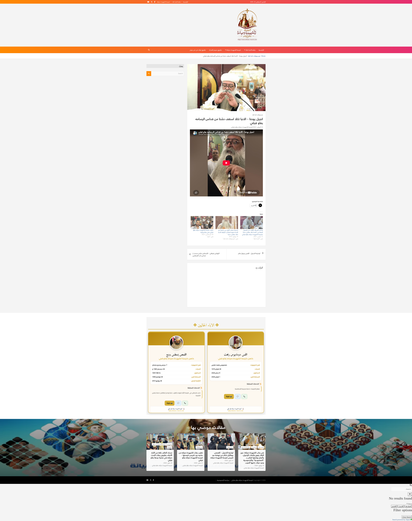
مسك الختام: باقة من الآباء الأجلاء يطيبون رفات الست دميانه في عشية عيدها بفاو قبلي (161, 456)
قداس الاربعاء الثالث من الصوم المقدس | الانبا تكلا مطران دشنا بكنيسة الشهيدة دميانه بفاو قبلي (252, 232)
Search (148, 73)
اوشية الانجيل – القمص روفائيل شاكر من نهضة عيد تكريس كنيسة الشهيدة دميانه (222, 455)
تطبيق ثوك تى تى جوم (198, 49)
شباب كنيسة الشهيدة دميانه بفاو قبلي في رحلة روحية (203, 231)
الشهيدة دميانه (167, 444)
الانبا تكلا (260, 447)
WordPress (192, 480)
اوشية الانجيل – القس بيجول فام (249, 253)
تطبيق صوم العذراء (215, 49)
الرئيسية (185, 2)
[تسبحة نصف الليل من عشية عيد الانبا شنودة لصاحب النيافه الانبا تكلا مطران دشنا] (226, 222)
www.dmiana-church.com (235, 410)
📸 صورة (229, 396)
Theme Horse (210, 480)
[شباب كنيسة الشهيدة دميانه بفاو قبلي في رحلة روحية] (202, 222)
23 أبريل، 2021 (258, 127)
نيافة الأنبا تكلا (245, 447)
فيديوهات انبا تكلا (257, 115)
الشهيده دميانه (156, 444)
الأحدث (401, 506)
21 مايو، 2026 (229, 460)
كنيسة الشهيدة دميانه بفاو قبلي (242, 127)
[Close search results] (410, 494)
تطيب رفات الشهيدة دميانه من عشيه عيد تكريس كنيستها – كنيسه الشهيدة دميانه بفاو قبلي (191, 456)
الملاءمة (408, 506)
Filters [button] (407, 504)
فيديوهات (230, 447)
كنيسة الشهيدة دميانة (163, 2)
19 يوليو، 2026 (259, 465)
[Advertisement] (165, 94)
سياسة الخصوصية (223, 480)
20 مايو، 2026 (168, 463)
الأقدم (394, 506)
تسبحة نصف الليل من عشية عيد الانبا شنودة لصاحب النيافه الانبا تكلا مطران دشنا (228, 232)
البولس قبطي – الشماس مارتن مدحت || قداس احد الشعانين (206, 254)
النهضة (169, 447)
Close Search (406, 516)
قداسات (254, 447)
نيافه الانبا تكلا (176, 2)
